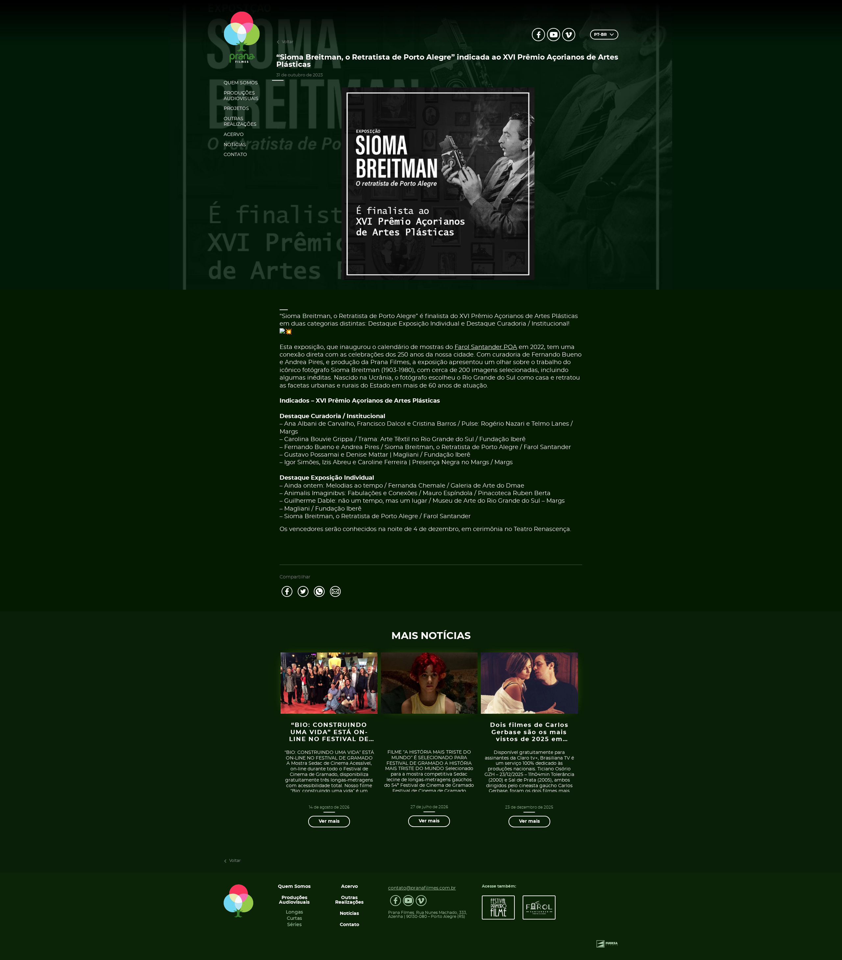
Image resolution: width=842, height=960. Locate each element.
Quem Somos (241, 83)
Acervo (234, 134)
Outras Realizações (240, 122)
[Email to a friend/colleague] (335, 591)
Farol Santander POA (486, 347)
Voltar (287, 42)
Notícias (235, 145)
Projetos (236, 108)
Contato (235, 154)
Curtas (294, 918)
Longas (294, 912)
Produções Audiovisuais (241, 96)
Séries (294, 924)
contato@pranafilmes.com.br (422, 888)
